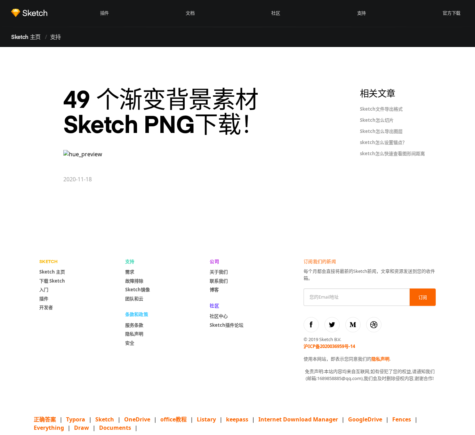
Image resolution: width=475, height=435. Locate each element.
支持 (361, 13)
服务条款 (134, 325)
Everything (49, 428)
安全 (129, 343)
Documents (115, 428)
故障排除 (134, 281)
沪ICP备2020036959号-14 (329, 346)
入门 (43, 289)
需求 (129, 272)
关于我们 (219, 272)
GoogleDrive (365, 419)
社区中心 (219, 316)
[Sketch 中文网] (54, 13)
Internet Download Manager (298, 419)
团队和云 (134, 298)
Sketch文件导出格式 (381, 109)
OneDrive (137, 419)
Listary (206, 419)
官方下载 (451, 13)
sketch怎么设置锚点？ (383, 142)
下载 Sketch (52, 281)
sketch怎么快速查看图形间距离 (392, 153)
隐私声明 (134, 334)
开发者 (46, 307)
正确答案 (45, 419)
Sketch (104, 419)
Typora (75, 419)
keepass (237, 419)
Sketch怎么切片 (377, 120)
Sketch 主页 (26, 37)
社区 (275, 13)
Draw (81, 428)
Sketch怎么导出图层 (381, 131)
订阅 (422, 297)
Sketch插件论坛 (226, 325)
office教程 (173, 419)
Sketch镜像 (137, 289)
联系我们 (219, 281)
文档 (190, 13)
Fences (401, 419)
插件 (104, 13)
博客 (214, 289)
